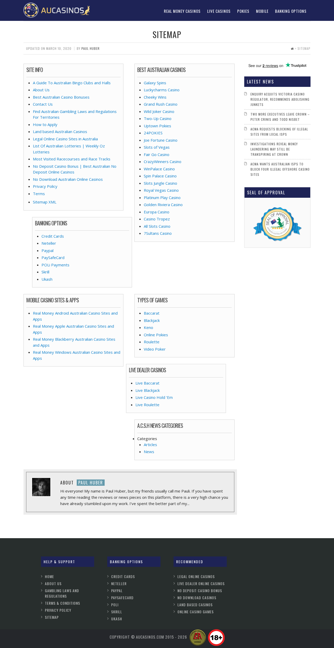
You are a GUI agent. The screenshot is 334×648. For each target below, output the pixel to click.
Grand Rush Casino (160, 104)
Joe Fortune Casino (160, 140)
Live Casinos (219, 11)
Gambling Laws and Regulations (62, 593)
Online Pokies (156, 334)
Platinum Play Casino (162, 197)
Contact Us (43, 104)
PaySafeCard (52, 257)
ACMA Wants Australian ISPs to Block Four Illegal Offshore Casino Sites (280, 169)
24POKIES (153, 132)
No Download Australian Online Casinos (68, 179)
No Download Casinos (196, 597)
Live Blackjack (147, 390)
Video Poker (155, 349)
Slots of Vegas (157, 147)
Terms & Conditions (62, 603)
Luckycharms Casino (162, 89)
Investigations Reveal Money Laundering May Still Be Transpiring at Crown (274, 149)
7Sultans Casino (158, 233)
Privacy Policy (45, 186)
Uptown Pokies (157, 125)
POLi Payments (55, 264)
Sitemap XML (44, 202)
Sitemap (52, 617)
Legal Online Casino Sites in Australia (65, 138)
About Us (41, 89)
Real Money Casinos (182, 11)
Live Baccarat (147, 383)
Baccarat (151, 313)
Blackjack (152, 320)
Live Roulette (147, 404)
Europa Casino (156, 211)
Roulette (151, 341)
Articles (150, 444)
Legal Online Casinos (196, 576)
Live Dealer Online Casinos (201, 583)
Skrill (45, 271)
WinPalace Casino (159, 168)
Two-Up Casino (157, 118)
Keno (148, 327)
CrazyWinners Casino (162, 161)
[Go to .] (292, 48)
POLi (114, 604)
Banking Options (291, 11)
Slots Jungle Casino (160, 183)
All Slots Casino (157, 226)
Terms (39, 193)
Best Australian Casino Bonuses (61, 97)
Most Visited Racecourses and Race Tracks (71, 158)
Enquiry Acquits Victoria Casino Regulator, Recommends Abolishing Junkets (279, 99)
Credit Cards (52, 236)
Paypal (47, 250)
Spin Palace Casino (160, 175)
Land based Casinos (195, 604)
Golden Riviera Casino (163, 204)
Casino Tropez (157, 218)
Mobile (262, 11)
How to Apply (45, 124)
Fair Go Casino (156, 154)
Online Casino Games (195, 611)
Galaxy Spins (155, 82)
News (149, 451)
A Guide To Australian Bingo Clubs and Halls (72, 82)
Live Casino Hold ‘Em (154, 397)
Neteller (48, 243)
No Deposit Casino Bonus (199, 590)
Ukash (46, 279)
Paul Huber (90, 48)
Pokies (243, 11)
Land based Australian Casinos (60, 131)
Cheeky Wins (155, 97)
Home (49, 576)
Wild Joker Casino (159, 111)
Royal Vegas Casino (161, 190)
